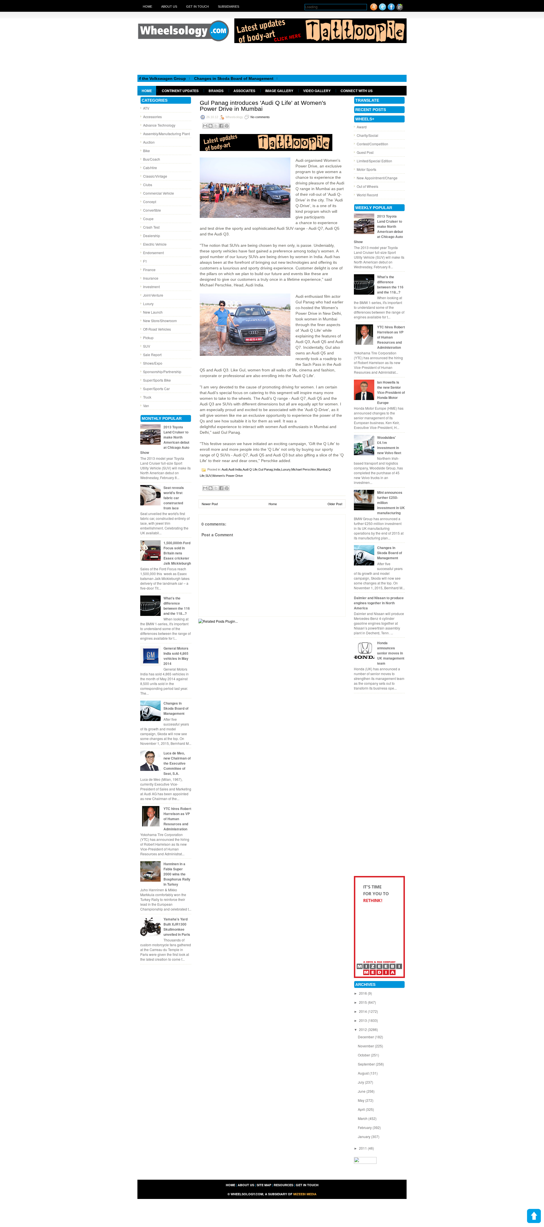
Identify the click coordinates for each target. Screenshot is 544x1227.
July (361, 1082)
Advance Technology (159, 125)
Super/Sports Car (156, 388)
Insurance (150, 278)
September (367, 1064)
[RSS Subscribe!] (374, 9)
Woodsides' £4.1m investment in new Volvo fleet (389, 445)
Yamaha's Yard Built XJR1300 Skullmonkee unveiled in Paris (176, 926)
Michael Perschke (303, 469)
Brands (216, 90)
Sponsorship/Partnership (162, 371)
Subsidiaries (228, 6)
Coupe (148, 218)
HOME (230, 1185)
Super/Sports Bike (157, 380)
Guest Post (365, 152)
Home (147, 6)
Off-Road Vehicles (157, 329)
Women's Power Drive (227, 475)
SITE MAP (264, 1185)
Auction (149, 142)
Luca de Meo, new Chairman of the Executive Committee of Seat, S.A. (177, 763)
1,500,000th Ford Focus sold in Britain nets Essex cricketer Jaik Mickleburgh (177, 553)
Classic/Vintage (155, 176)
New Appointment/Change (377, 177)
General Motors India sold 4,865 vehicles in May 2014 (175, 656)
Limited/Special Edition (374, 160)
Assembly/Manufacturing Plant (166, 133)
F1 (145, 261)
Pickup (148, 337)
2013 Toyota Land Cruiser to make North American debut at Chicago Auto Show (164, 439)
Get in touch (197, 6)
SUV (146, 346)
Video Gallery (317, 90)
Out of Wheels (367, 186)
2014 (363, 1011)
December (366, 1036)
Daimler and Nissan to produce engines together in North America (379, 603)
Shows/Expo (152, 363)
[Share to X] (216, 126)
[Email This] (205, 126)
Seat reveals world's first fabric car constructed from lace (173, 498)
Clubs (147, 184)
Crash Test (151, 227)
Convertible (152, 210)
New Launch (153, 312)
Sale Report (152, 354)
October (364, 1054)
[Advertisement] (272, 58)
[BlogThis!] (210, 126)
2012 (363, 1029)
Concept (149, 201)
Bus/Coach (151, 159)
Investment (151, 286)
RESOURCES (283, 1185)
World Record (367, 194)
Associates (244, 90)
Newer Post (210, 503)
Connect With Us (357, 90)
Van (146, 405)
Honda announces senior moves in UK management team (390, 653)
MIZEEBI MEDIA (304, 1194)
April (362, 1109)
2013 (363, 1020)
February (365, 1127)
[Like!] (391, 9)
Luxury (148, 303)
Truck (147, 397)
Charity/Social (367, 135)
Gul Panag (265, 469)
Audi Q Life (250, 469)
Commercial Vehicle (158, 193)
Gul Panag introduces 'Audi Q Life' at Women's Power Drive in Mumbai (263, 106)
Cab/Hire (150, 167)
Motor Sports (366, 169)
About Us (169, 6)
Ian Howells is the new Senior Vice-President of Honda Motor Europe (391, 392)
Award (362, 126)
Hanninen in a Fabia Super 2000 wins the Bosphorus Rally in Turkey (176, 874)
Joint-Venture (153, 295)
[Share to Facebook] (221, 126)
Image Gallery (279, 90)
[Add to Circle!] (399, 9)
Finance (149, 269)
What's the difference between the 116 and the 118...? (176, 606)
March (363, 1118)
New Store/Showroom (160, 320)
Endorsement (153, 252)
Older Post (335, 503)
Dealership (151, 235)
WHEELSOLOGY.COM (247, 1194)
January (364, 1136)
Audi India (235, 469)
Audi (225, 469)
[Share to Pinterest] (227, 126)
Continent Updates (180, 90)
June (362, 1091)
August (363, 1073)
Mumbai (322, 469)
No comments (260, 117)
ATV (146, 108)
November (366, 1045)
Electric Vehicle (155, 244)
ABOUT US (246, 1185)
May (361, 1100)
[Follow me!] (382, 9)
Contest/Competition (372, 143)
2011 (363, 1148)
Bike (146, 150)
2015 (363, 1002)
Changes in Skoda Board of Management (193, 78)
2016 (363, 993)
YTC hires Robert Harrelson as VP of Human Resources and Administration (177, 819)
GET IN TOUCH (307, 1185)
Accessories (152, 116)
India (277, 469)
